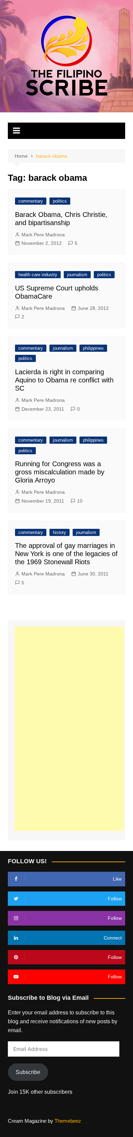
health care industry (37, 274)
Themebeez (68, 1121)
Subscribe (28, 1072)
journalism (77, 274)
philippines (93, 348)
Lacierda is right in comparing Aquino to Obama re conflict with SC (64, 380)
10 (80, 501)
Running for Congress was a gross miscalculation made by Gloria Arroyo (59, 472)
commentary (30, 201)
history (59, 532)
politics (60, 201)
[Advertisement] (69, 729)
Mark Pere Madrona (43, 234)
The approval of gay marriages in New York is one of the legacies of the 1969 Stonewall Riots (66, 554)
